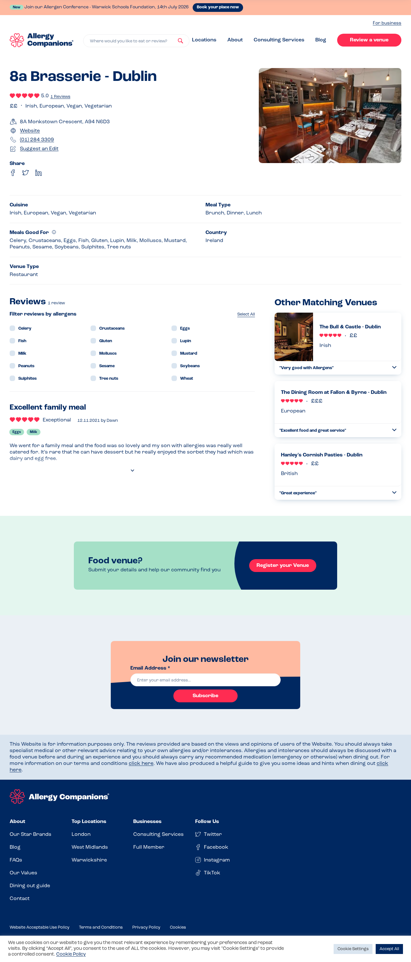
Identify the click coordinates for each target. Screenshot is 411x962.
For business (387, 23)
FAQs (16, 860)
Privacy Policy (146, 927)
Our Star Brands (30, 834)
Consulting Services (279, 40)
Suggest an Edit (39, 149)
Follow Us (207, 821)
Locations (204, 40)
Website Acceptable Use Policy (39, 927)
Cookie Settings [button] (353, 949)
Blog (320, 40)
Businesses (147, 821)
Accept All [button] (389, 949)
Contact (20, 898)
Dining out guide (30, 885)
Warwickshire (89, 860)
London (81, 834)
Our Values (23, 873)
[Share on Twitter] (25, 172)
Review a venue (369, 40)
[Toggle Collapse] (394, 367)
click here (141, 763)
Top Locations (89, 821)
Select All (246, 314)
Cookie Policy (71, 954)
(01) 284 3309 (37, 140)
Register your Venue (283, 565)
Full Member (148, 847)
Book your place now (218, 7)
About (235, 40)
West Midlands (90, 847)
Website (30, 131)
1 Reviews (60, 97)
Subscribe (205, 695)
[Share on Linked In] (38, 172)
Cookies (178, 927)
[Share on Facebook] (13, 172)
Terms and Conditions (101, 927)
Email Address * (150, 668)
